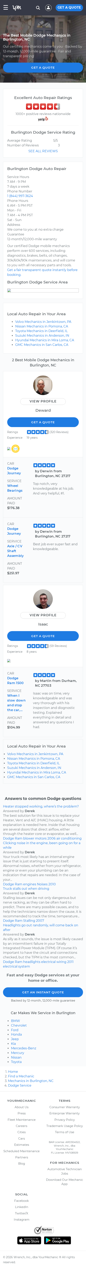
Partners (21, 1157)
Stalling (29, 921)
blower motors (35, 838)
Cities (21, 1132)
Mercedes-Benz (23, 1048)
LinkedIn (21, 1207)
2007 (40, 921)
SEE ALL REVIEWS (43, 151)
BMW (15, 1021)
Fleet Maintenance (22, 1120)
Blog (21, 1163)
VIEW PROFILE (43, 401)
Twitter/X (21, 1213)
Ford (14, 1030)
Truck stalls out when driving (26, 889)
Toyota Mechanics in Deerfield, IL (41, 331)
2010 (52, 884)
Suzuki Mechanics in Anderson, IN (42, 335)
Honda (16, 1034)
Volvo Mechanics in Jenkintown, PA (43, 322)
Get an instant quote (43, 992)
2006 (51, 838)
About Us (21, 1107)
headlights (31, 962)
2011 (70, 962)
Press (22, 1113)
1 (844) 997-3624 (20, 196)
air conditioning (69, 838)
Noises (42, 884)
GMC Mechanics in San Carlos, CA (41, 345)
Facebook (21, 1201)
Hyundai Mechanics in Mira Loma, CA (44, 340)
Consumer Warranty (64, 1107)
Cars (21, 1138)
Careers (21, 1126)
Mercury (17, 1053)
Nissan (16, 1057)
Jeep (15, 1039)
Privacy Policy (64, 1120)
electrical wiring (53, 962)
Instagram (21, 1219)
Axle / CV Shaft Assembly (15, 551)
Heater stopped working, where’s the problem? (41, 806)
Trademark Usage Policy (64, 1126)
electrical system (16, 966)
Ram (18, 838)
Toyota (16, 1062)
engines (29, 884)
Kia (13, 1044)
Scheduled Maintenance (21, 1151)
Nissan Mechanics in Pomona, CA (41, 326)
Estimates (21, 1145)
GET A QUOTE (69, 7)
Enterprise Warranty (64, 1113)
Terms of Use (64, 1132)
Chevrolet (19, 1025)
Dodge (8, 838)
